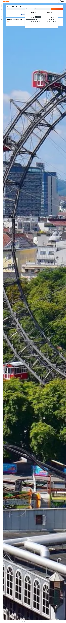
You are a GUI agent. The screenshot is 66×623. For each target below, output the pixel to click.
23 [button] (31, 23)
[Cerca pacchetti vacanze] (1, 10)
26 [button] (37, 23)
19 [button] (37, 21)
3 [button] (33, 17)
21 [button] (47, 23)
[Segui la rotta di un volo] (1, 17)
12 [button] (37, 19)
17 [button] (33, 21)
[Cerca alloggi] (1, 6)
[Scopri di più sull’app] (1, 12)
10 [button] (33, 19)
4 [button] (35, 17)
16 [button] (31, 21)
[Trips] (1, 19)
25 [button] (35, 23)
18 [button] (35, 21)
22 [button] (29, 23)
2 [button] (31, 17)
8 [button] (49, 19)
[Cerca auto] (1, 8)
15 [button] (49, 21)
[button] (2, 1)
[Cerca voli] (1, 4)
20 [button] (39, 21)
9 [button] (31, 19)
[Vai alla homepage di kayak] (6, 1)
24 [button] (33, 23)
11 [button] (35, 19)
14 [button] (47, 21)
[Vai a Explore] (1, 15)
